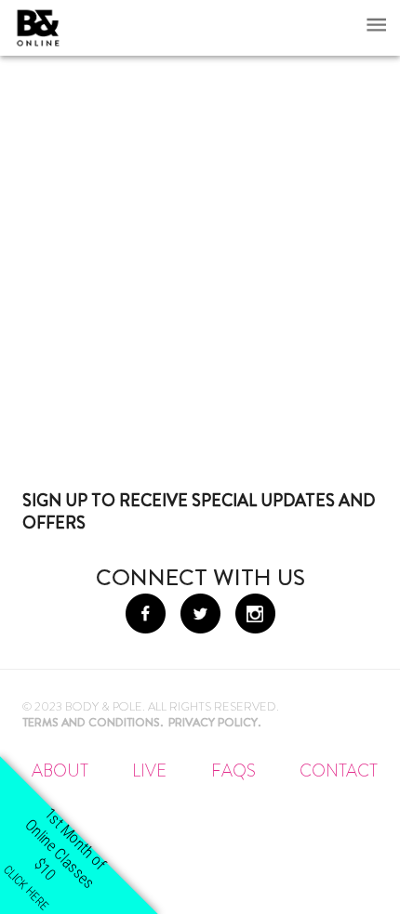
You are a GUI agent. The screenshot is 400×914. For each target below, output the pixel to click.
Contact (339, 771)
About (60, 771)
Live (149, 771)
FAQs (233, 771)
